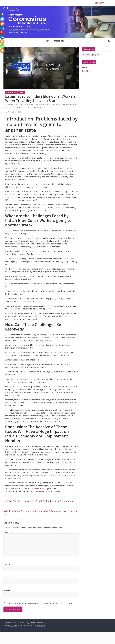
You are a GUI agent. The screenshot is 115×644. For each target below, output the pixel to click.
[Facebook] (2, 14)
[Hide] (1, 55)
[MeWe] (2, 37)
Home (48, 41)
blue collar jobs (50, 104)
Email (6, 577)
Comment (8, 532)
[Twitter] (2, 19)
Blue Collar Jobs (11, 92)
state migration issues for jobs (19, 107)
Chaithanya (26, 104)
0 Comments (37, 104)
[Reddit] (2, 23)
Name (6, 564)
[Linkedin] (2, 28)
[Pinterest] (2, 32)
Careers (21, 92)
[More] (2, 50)
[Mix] (2, 41)
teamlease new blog (36, 107)
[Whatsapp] (2, 46)
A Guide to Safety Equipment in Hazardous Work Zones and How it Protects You (40, 513)
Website (6, 590)
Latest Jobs (59, 41)
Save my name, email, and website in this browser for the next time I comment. (39, 603)
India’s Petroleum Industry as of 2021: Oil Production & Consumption (38, 501)
